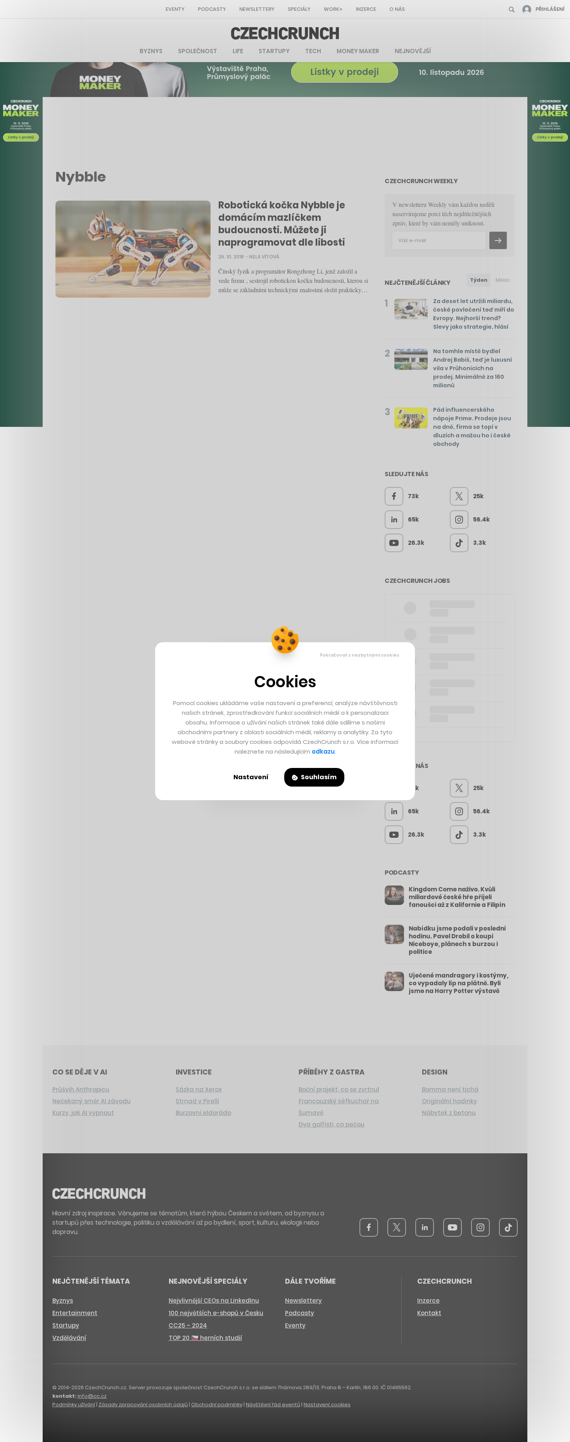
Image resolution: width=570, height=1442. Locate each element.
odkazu (323, 751)
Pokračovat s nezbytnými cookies (359, 655)
